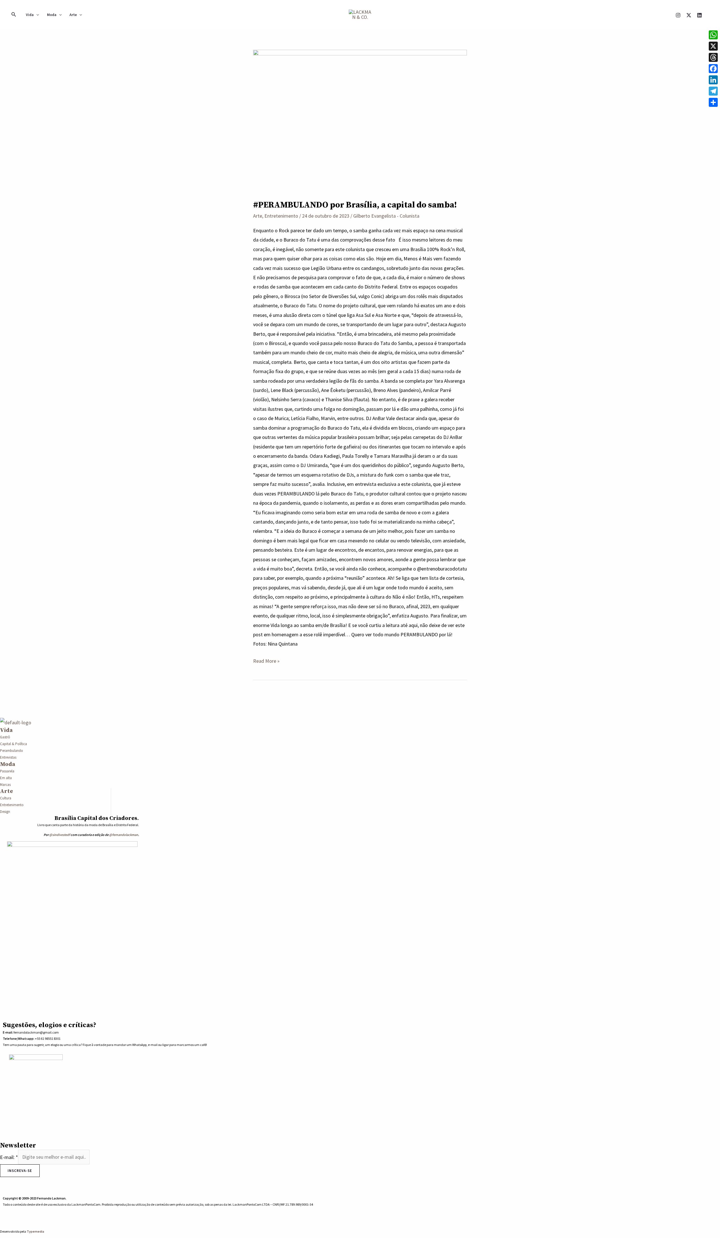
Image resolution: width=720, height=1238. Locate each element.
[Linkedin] (699, 15)
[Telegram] (713, 91)
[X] (688, 15)
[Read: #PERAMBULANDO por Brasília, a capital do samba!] (360, 120)
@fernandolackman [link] (123, 835)
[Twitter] (30, 1175)
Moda (52, 14)
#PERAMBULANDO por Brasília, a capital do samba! (355, 205)
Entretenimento (281, 216)
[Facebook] (18, 1175)
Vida (30, 14)
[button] (13, 14)
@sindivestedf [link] (59, 835)
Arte (73, 14)
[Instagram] (678, 15)
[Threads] (713, 57)
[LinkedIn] (43, 1175)
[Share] (713, 102)
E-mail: (9, 1157)
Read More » (266, 660)
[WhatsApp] (285, 1222)
